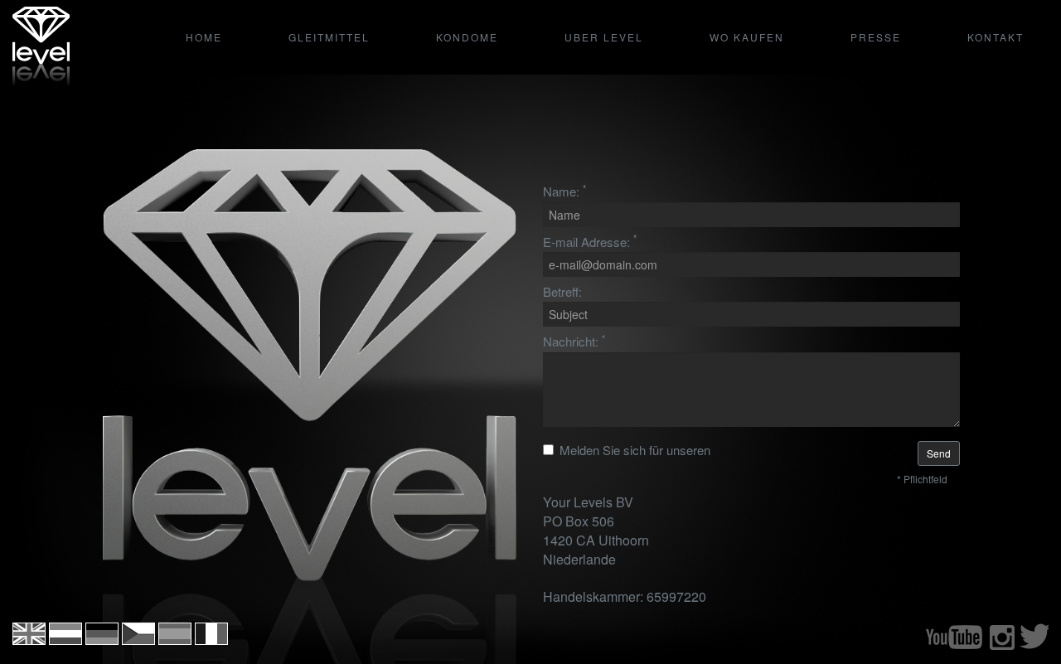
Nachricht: (574, 341)
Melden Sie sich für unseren (635, 449)
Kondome (467, 37)
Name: (564, 191)
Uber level (603, 37)
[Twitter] (1034, 646)
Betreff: (562, 291)
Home (204, 37)
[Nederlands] (65, 639)
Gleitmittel (329, 37)
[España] (174, 639)
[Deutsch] (102, 639)
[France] (211, 639)
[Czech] (138, 639)
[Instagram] (1001, 646)
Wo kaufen (747, 37)
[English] (29, 639)
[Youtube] (954, 646)
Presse (875, 37)
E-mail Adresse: (590, 241)
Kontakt (995, 37)
